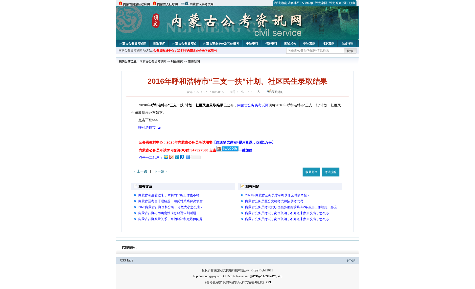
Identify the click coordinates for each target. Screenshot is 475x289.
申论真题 (309, 43)
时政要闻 (159, 43)
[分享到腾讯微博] (176, 157)
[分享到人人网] (182, 157)
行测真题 (328, 43)
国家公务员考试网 (130, 50)
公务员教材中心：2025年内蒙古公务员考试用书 (207, 142)
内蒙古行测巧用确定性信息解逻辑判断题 (167, 213)
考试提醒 (280, 3)
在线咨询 (347, 43)
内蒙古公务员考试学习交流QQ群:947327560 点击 (177, 150)
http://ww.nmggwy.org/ (207, 276)
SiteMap (307, 3)
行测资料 (271, 43)
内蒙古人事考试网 (202, 4)
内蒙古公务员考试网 (132, 43)
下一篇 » (160, 171)
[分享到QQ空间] (165, 157)
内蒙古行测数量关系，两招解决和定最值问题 (170, 219)
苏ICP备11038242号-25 (266, 276)
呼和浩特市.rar (149, 127)
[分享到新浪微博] (171, 157)
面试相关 (290, 43)
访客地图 (294, 3)
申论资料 (252, 43)
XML (269, 282)
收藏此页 (311, 172)
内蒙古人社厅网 (167, 4)
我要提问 (277, 92)
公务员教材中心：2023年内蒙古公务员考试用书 (185, 50)
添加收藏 (349, 3)
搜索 (350, 51)
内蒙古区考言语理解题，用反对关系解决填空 (170, 201)
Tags (130, 260)
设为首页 (335, 3)
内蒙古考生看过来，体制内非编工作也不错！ (170, 195)
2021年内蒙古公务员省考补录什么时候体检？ (277, 195)
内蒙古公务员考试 (184, 43)
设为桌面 (321, 3)
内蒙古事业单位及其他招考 (221, 43)
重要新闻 (194, 61)
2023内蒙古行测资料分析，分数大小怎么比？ (170, 207)
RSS (123, 260)
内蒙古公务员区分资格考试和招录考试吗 (274, 201)
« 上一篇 (140, 171)
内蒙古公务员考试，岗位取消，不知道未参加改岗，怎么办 (287, 213)
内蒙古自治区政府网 (136, 4)
